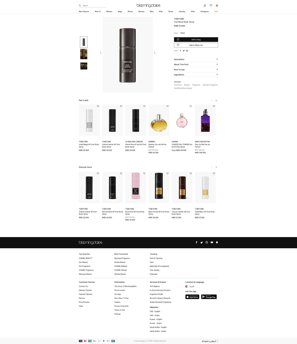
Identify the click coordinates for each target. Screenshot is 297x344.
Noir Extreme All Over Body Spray (112, 213)
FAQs (81, 306)
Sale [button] (216, 11)
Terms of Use (119, 310)
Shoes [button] (130, 11)
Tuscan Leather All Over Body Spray (181, 213)
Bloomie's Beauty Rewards (160, 298)
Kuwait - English (156, 319)
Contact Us (83, 286)
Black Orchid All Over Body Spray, (158, 213)
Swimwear (154, 274)
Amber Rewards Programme (160, 302)
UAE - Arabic (155, 315)
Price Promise (84, 302)
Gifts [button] (193, 11)
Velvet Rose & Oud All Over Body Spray (135, 145)
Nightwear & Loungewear (159, 266)
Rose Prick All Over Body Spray (134, 213)
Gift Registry (155, 286)
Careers (117, 302)
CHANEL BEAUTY (85, 258)
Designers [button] (205, 11)
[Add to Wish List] (98, 106)
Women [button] (109, 11)
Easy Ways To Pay (121, 298)
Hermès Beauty (120, 274)
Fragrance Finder (156, 294)
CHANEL (175, 142)
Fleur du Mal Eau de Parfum (202, 145)
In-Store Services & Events (160, 290)
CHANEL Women (120, 270)
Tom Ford (179, 19)
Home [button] (170, 11)
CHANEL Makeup (120, 266)
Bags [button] (120, 11)
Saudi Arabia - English (158, 327)
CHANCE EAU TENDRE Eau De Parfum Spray (182, 145)
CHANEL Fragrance (86, 270)
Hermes (151, 142)
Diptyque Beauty (85, 274)
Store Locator (119, 290)
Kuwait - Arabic (156, 323)
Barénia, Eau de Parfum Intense (157, 145)
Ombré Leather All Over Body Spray (111, 145)
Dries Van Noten (202, 142)
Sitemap (117, 314)
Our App (117, 294)
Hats (151, 262)
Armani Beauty (120, 262)
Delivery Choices (85, 290)
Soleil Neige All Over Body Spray (89, 145)
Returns (82, 298)
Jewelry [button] (182, 11)
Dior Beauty (83, 262)
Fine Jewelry (154, 270)
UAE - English (155, 311)
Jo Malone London (134, 142)
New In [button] (98, 11)
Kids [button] (161, 11)
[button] (101, 53)
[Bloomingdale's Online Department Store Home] (148, 5)
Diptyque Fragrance (122, 258)
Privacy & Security (121, 306)
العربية (192, 286)
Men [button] (152, 11)
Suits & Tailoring (156, 258)
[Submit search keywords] (80, 6)
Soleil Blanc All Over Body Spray (205, 213)
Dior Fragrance (84, 266)
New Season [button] (84, 11)
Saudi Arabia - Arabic (158, 331)
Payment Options (85, 294)
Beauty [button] (141, 11)
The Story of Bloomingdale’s (125, 286)
